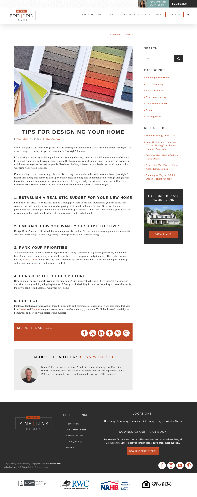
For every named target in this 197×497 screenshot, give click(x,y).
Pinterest (36, 309)
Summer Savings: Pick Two (160, 135)
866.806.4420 (55, 463)
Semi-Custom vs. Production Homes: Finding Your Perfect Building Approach (161, 145)
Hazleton (135, 421)
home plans (31, 259)
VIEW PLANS (163, 234)
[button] (188, 14)
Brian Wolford (22, 139)
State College (149, 421)
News (149, 110)
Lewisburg (122, 421)
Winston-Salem (174, 421)
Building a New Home (52, 139)
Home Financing (154, 84)
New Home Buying (156, 97)
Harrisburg (109, 421)
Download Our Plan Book (142, 451)
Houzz (23, 309)
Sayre (161, 421)
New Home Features (156, 103)
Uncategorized (153, 116)
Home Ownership (155, 90)
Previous (117, 34)
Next (127, 34)
